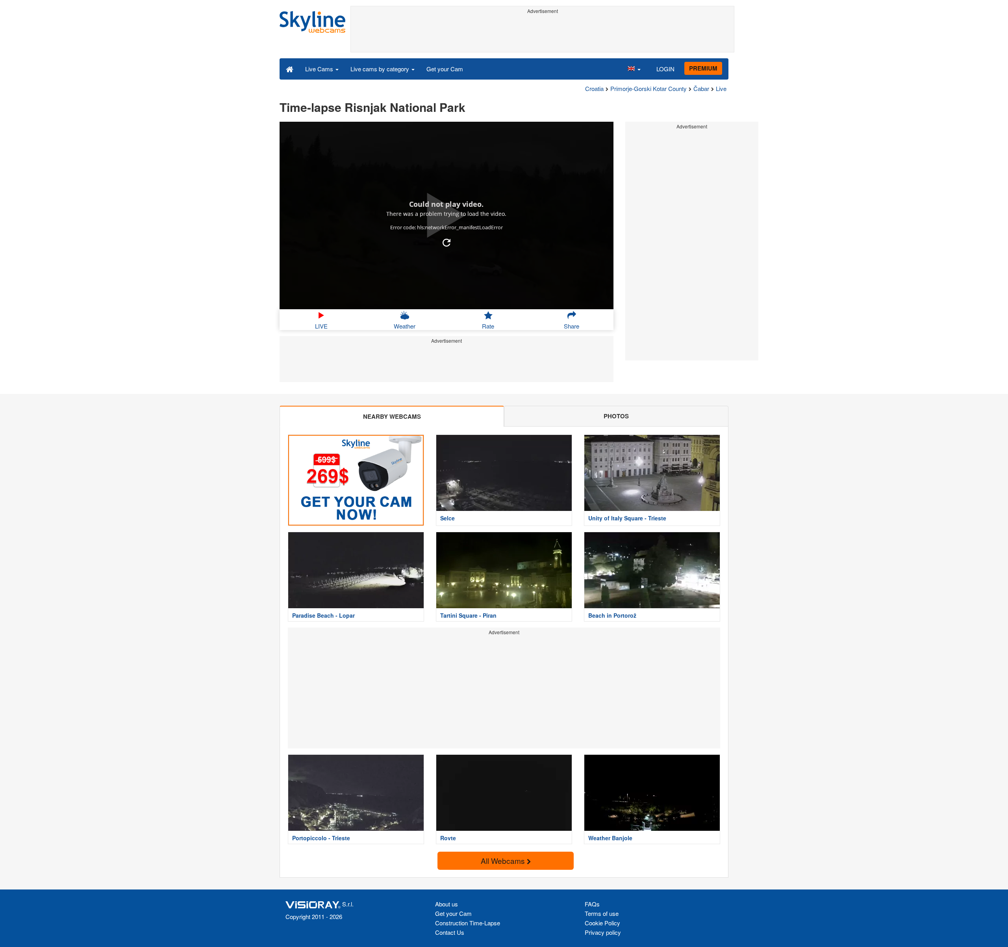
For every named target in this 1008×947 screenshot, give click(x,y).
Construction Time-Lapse (467, 923)
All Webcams (504, 860)
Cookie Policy (602, 923)
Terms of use (602, 913)
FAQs (592, 904)
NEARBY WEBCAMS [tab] (392, 416)
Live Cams (320, 69)
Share (571, 326)
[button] (634, 68)
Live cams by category (380, 69)
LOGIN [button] (665, 69)
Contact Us (449, 932)
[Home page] (289, 68)
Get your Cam (444, 69)
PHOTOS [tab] (616, 416)
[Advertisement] (542, 34)
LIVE (321, 326)
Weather (404, 326)
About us (446, 904)
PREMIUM (703, 68)
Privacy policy (603, 932)
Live (721, 88)
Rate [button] (488, 326)
